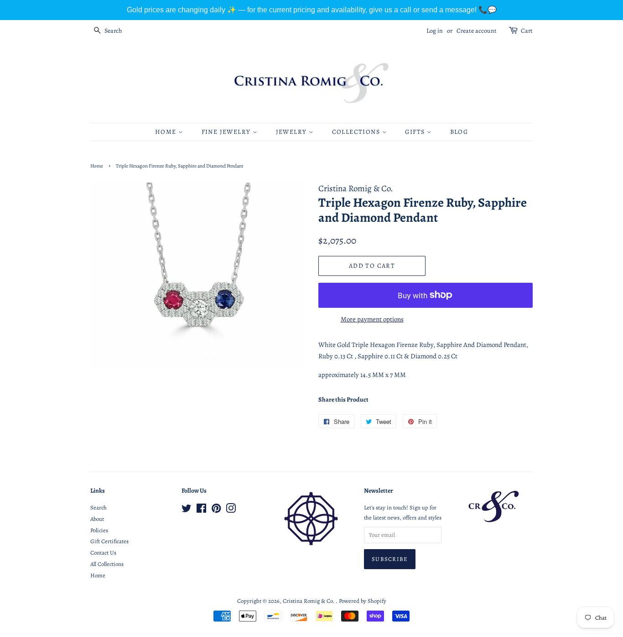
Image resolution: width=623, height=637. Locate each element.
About (97, 519)
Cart (527, 30)
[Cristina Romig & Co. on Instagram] (231, 510)
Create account (477, 30)
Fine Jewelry (227, 131)
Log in (434, 30)
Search (98, 507)
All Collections (107, 564)
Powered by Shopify (362, 601)
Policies (99, 530)
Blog (459, 131)
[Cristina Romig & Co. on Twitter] (187, 510)
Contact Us (103, 552)
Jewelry (292, 131)
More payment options (372, 319)
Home (166, 131)
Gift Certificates (109, 541)
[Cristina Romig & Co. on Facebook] (201, 510)
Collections (357, 131)
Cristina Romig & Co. (309, 601)
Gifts (415, 131)
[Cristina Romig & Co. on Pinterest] (216, 510)
